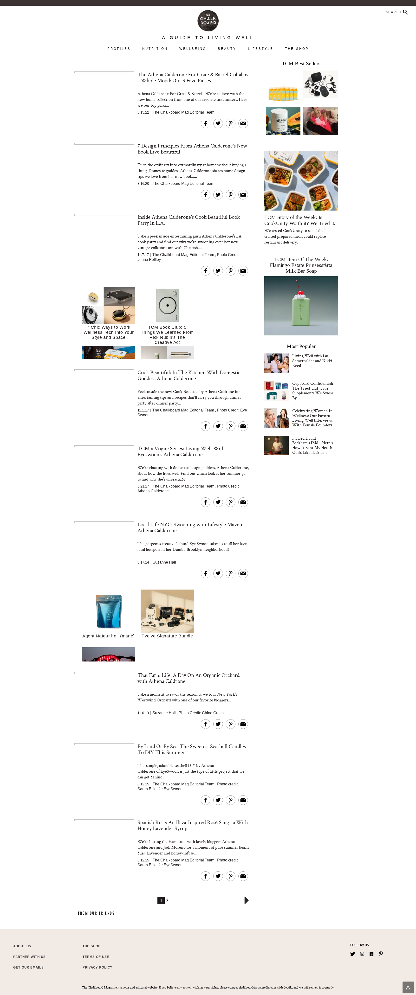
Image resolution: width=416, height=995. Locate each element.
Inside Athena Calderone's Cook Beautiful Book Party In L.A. (188, 219)
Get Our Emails (28, 967)
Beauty (227, 49)
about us (22, 946)
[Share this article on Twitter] (218, 123)
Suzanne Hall (164, 562)
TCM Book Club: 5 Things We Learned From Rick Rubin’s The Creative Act (167, 335)
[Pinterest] (380, 952)
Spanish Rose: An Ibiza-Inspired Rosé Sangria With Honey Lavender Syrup (192, 825)
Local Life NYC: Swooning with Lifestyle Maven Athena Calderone (189, 527)
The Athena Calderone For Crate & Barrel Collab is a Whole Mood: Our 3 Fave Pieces (192, 77)
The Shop (297, 49)
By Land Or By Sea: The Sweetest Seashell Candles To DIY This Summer (191, 749)
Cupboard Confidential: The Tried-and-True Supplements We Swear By (312, 390)
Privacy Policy (97, 967)
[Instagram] (362, 952)
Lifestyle (260, 49)
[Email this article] (243, 123)
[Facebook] (371, 952)
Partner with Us (29, 957)
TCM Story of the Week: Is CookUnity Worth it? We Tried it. (299, 220)
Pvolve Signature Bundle (167, 636)
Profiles (119, 49)
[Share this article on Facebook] (205, 123)
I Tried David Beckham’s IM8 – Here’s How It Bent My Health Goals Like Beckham (312, 445)
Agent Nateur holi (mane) (108, 636)
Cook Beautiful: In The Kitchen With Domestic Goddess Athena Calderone (188, 375)
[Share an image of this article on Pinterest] (230, 123)
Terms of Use (96, 957)
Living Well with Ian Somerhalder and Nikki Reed (312, 360)
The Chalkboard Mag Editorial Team (183, 112)
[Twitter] (352, 952)
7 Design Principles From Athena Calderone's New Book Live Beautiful (192, 148)
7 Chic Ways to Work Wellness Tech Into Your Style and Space (109, 332)
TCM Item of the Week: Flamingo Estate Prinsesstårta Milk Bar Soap (301, 265)
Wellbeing (192, 49)
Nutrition (155, 49)
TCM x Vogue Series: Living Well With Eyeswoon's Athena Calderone (181, 451)
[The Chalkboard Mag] (208, 19)
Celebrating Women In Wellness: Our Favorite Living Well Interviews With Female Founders (312, 418)
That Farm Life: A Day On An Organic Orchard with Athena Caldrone (188, 678)
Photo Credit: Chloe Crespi (202, 713)
